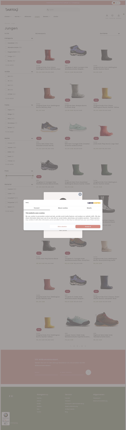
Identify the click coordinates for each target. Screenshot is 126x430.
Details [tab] (89, 208)
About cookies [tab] (63, 208)
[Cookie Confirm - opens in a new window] (94, 203)
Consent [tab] (37, 208)
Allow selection (62, 226)
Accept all (88, 226)
